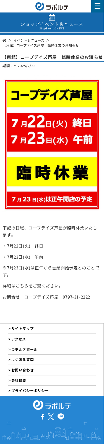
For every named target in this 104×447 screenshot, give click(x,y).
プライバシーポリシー (30, 390)
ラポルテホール (24, 349)
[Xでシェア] (50, 416)
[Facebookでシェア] (42, 416)
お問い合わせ (22, 370)
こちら (21, 286)
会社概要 (18, 380)
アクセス (18, 339)
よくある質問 (22, 359)
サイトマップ (22, 328)
